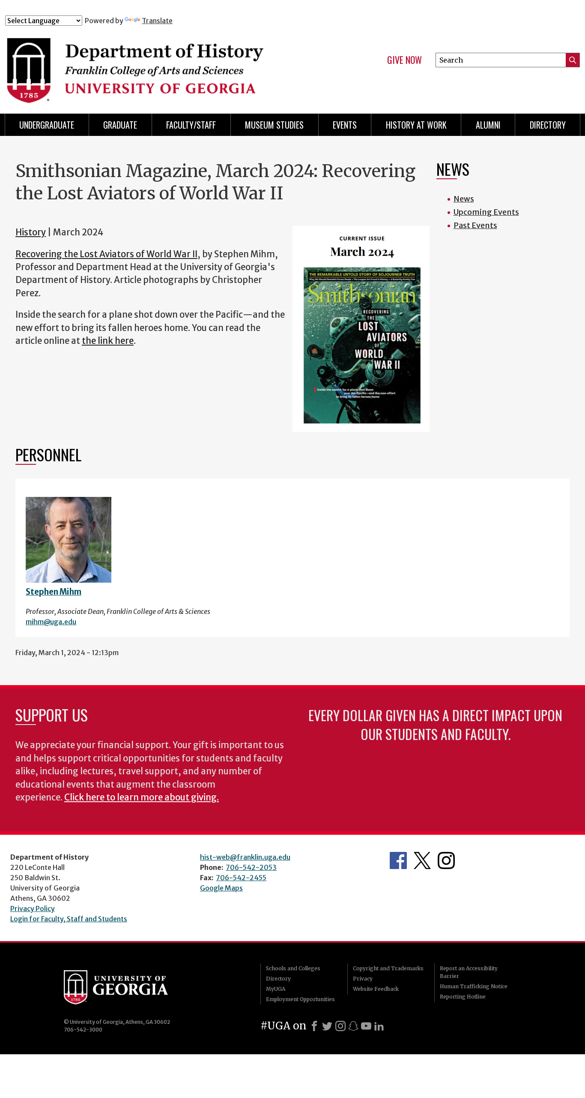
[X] (327, 1026)
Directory (548, 124)
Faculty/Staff (191, 124)
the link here (108, 340)
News (464, 199)
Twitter (422, 860)
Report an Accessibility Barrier (469, 972)
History (30, 232)
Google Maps (221, 888)
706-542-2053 (251, 867)
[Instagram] (340, 1026)
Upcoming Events (486, 212)
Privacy (363, 978)
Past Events (475, 225)
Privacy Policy (32, 908)
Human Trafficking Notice (473, 986)
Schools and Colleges (293, 968)
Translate (157, 20)
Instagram (446, 860)
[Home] (164, 63)
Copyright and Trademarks (388, 968)
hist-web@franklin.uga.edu (245, 857)
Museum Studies (274, 124)
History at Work (416, 124)
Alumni (488, 124)
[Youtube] (366, 1026)
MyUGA (275, 989)
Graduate (120, 124)
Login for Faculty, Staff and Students (68, 918)
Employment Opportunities (300, 999)
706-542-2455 (241, 877)
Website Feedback (376, 989)
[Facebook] (314, 1026)
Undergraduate (46, 124)
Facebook (398, 860)
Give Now (404, 60)
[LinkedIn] (379, 1026)
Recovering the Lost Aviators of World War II (106, 254)
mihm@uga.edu (51, 621)
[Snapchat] (353, 1026)
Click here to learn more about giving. (141, 797)
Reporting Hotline (463, 996)
